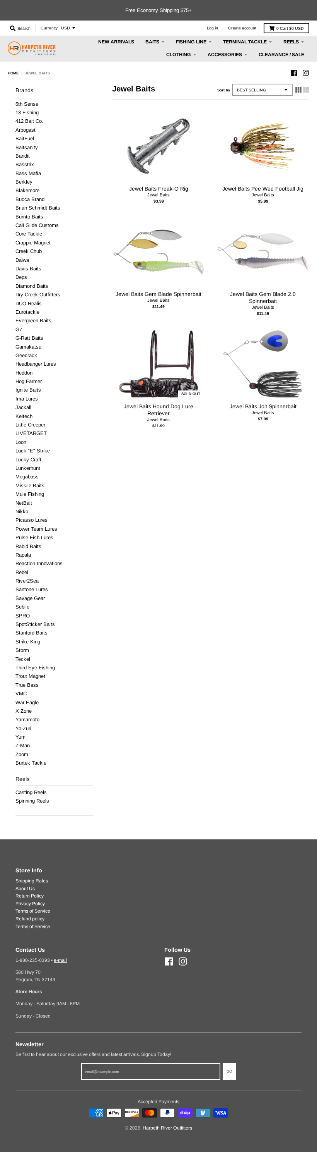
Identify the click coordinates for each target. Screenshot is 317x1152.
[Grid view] (298, 90)
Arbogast (25, 130)
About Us (25, 888)
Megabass (27, 477)
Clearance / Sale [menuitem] (281, 54)
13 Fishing (27, 112)
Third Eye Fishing (35, 668)
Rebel (21, 572)
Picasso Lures (31, 520)
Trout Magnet (30, 676)
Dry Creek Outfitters (37, 294)
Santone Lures (31, 589)
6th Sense (26, 104)
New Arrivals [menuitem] (116, 42)
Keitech (23, 416)
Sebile (22, 607)
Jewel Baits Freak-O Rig (158, 189)
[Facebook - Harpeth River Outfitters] (294, 72)
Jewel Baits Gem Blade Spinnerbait (158, 294)
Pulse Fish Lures (34, 537)
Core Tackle (28, 234)
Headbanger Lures (35, 364)
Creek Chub (28, 251)
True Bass (27, 685)
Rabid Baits (28, 546)
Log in (212, 28)
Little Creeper (30, 425)
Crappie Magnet (33, 243)
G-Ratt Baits (29, 338)
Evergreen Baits (33, 320)
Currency (49, 28)
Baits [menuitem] (152, 42)
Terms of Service (32, 911)
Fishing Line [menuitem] (191, 42)
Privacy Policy (30, 903)
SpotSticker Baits (35, 624)
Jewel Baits (158, 195)
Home (13, 73)
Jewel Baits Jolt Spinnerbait (263, 406)
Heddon (23, 373)
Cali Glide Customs (37, 225)
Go (229, 1071)
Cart (290, 28)
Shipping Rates (31, 881)
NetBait (23, 503)
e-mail (60, 960)
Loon (20, 442)
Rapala (23, 555)
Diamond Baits (31, 286)
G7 (18, 329)
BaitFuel (24, 138)
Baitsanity (26, 147)
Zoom (21, 754)
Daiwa (22, 260)
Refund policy (29, 919)
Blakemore (27, 190)
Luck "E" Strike (32, 451)
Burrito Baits (29, 217)
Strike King (27, 642)
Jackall (23, 407)
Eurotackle (27, 312)
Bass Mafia (28, 173)
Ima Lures (26, 399)
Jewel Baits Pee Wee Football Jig (262, 189)
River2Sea (27, 581)
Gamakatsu (28, 347)
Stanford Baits (31, 633)
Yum (20, 737)
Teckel (22, 659)
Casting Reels (31, 792)
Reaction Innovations (39, 563)
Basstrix (24, 164)
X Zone (23, 711)
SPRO (22, 616)
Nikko (21, 511)
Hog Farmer (28, 381)
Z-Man (22, 745)
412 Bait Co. (29, 121)
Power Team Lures (36, 529)
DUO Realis (28, 303)
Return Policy (29, 896)
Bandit (22, 156)
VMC (21, 693)
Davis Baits (28, 269)
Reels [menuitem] (291, 42)
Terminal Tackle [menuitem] (245, 42)
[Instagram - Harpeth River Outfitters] (305, 72)
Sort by (223, 90)
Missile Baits (29, 485)
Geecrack (26, 355)
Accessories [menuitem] (225, 54)
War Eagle (27, 702)
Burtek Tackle (30, 763)
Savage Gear (30, 598)
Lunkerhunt (27, 468)
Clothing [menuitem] (178, 54)
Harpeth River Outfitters (167, 1128)
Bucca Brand (29, 199)
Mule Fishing (29, 494)
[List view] (306, 90)
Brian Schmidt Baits (37, 208)
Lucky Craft (28, 460)
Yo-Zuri (23, 728)
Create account (242, 28)
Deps (21, 277)
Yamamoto (27, 719)
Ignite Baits (28, 390)
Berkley (23, 182)
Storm (22, 650)
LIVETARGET (31, 433)
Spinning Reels (32, 801)
